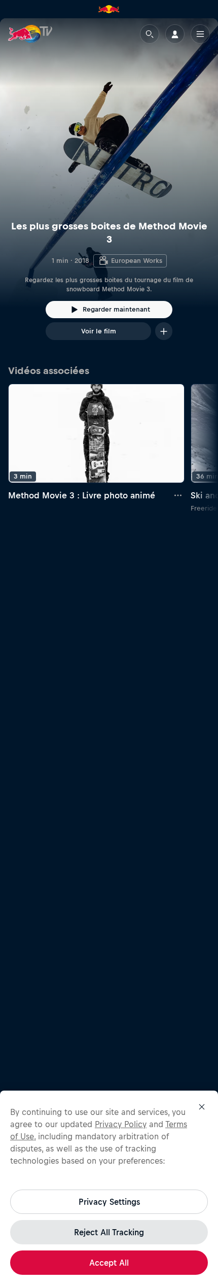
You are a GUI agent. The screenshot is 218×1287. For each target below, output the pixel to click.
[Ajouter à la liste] (163, 331)
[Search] (149, 34)
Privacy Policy (121, 1124)
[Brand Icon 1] (109, 9)
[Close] (202, 1107)
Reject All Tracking (109, 1232)
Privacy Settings (109, 1201)
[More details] (178, 495)
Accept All (109, 1262)
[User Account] (175, 34)
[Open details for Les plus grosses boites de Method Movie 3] (109, 188)
